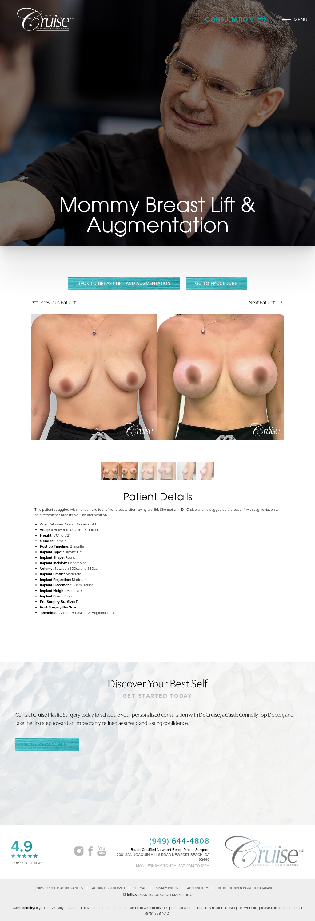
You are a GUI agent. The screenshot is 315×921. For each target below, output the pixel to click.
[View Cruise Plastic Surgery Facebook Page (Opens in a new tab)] (90, 851)
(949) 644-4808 (179, 841)
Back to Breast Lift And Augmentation (124, 283)
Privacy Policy (166, 888)
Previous (57, 302)
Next (262, 302)
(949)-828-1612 (157, 913)
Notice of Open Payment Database (245, 888)
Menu (300, 19)
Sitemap (140, 888)
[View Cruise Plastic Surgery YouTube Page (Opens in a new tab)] (101, 851)
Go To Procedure (216, 283)
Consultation (229, 19)
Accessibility (197, 888)
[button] (286, 19)
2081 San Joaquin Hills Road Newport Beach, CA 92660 (163, 857)
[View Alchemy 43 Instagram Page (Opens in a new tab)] (78, 851)
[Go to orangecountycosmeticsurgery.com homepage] (57, 19)
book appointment (47, 744)
